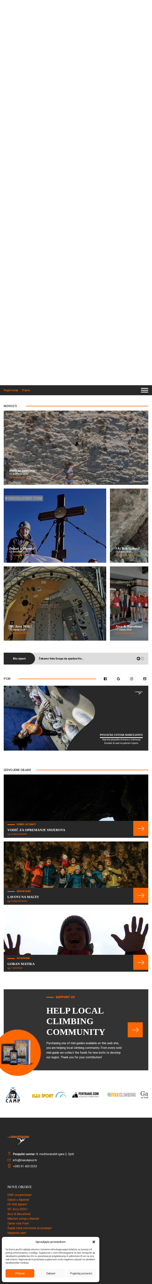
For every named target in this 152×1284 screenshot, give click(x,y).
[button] (94, 1242)
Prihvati (19, 1273)
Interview (23, 958)
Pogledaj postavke (81, 1273)
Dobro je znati (26, 824)
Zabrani (50, 1273)
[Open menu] (144, 390)
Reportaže (24, 891)
